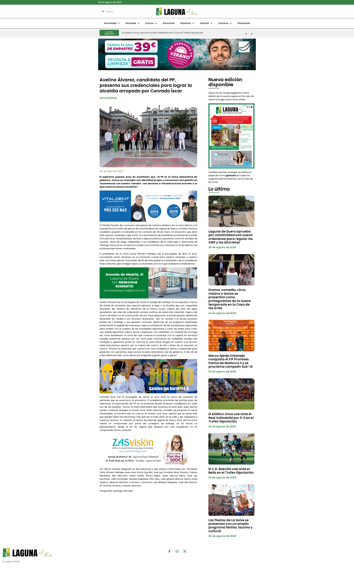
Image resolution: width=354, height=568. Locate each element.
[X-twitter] (184, 551)
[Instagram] (177, 551)
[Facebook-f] (169, 551)
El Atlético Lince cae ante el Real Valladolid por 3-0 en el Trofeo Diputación (231, 418)
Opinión (204, 23)
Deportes (185, 23)
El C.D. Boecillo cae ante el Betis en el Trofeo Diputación (231, 471)
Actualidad (110, 23)
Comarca (223, 23)
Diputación (244, 23)
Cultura (149, 23)
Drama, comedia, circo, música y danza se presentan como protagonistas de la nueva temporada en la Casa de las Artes (229, 299)
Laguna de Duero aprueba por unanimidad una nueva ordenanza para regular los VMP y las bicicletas (230, 237)
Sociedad (131, 23)
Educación (169, 23)
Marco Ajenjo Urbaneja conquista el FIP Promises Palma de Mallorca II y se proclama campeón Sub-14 (230, 361)
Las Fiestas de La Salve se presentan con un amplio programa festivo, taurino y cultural (230, 525)
